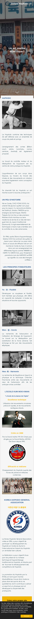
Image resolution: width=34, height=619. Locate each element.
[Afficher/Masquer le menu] (31, 3)
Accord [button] (26, 616)
